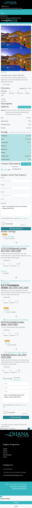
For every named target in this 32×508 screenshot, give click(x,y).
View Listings (26, 164)
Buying (3, 27)
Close (16, 506)
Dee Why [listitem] (5, 450)
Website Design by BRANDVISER (18, 486)
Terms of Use (23, 218)
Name (2, 177)
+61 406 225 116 (16, 169)
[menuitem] (29, 11)
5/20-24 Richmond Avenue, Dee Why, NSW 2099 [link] (14, 249)
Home (2, 13)
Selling (3, 34)
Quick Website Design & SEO (19, 488)
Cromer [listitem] (5, 457)
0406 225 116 (5, 6)
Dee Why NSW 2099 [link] (14, 286)
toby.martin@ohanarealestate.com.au (11, 8)
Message (3, 203)
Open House (10, 236)
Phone (3, 185)
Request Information (17, 228)
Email (2, 192)
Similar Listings (27, 24)
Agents (3, 41)
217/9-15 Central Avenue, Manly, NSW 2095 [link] (12, 323)
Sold (2, 72)
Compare (16, 502)
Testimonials (4, 48)
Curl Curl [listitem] (5, 452)
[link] (16, 246)
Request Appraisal (6, 20)
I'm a (2, 199)
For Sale (4, 236)
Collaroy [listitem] (5, 448)
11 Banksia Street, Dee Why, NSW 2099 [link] (14, 355)
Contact (3, 56)
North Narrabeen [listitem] (7, 454)
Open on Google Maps (24, 107)
